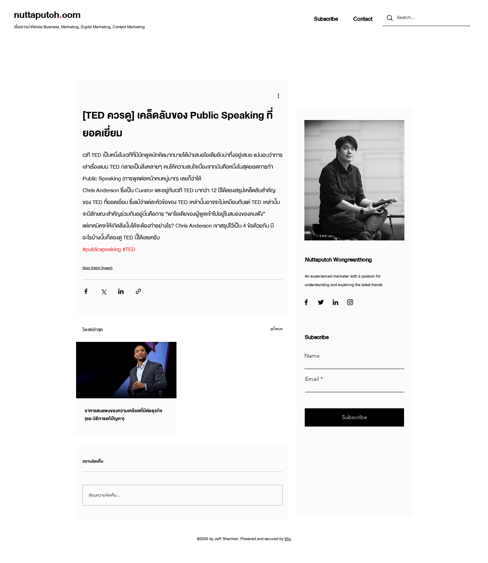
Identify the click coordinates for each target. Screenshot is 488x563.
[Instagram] (350, 302)
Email (312, 379)
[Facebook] (306, 302)
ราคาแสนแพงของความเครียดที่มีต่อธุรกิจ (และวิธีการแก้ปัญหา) (123, 415)
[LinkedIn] (335, 302)
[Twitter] (321, 302)
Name (312, 356)
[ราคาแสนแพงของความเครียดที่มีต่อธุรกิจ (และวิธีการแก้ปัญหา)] (126, 370)
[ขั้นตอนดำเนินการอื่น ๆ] (278, 95)
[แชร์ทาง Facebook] (86, 291)
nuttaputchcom (47, 15)
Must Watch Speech (98, 268)
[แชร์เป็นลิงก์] (138, 291)
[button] (326, 19)
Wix (287, 538)
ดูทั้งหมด (276, 329)
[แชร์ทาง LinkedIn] (121, 291)
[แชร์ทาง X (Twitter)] (103, 291)
